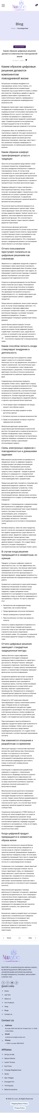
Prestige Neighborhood (12, 1070)
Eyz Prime (8, 1066)
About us (7, 999)
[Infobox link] (20, 1035)
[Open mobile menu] (3, 5)
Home (13, 28)
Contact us (8, 1014)
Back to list (19, 938)
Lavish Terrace (9, 1062)
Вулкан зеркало (15, 114)
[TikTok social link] (16, 983)
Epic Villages (9, 1078)
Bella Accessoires (10, 1089)
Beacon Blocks (9, 1058)
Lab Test (7, 995)
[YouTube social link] (12, 983)
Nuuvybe (15, 1099)
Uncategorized (22, 28)
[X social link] (3, 983)
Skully (6, 1074)
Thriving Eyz (8, 1086)
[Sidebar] (2, 338)
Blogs (6, 1010)
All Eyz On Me (9, 1054)
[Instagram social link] (7, 983)
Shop (6, 1006)
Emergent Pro (9, 1082)
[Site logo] (20, 5)
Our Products (9, 1003)
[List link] (20, 1104)
